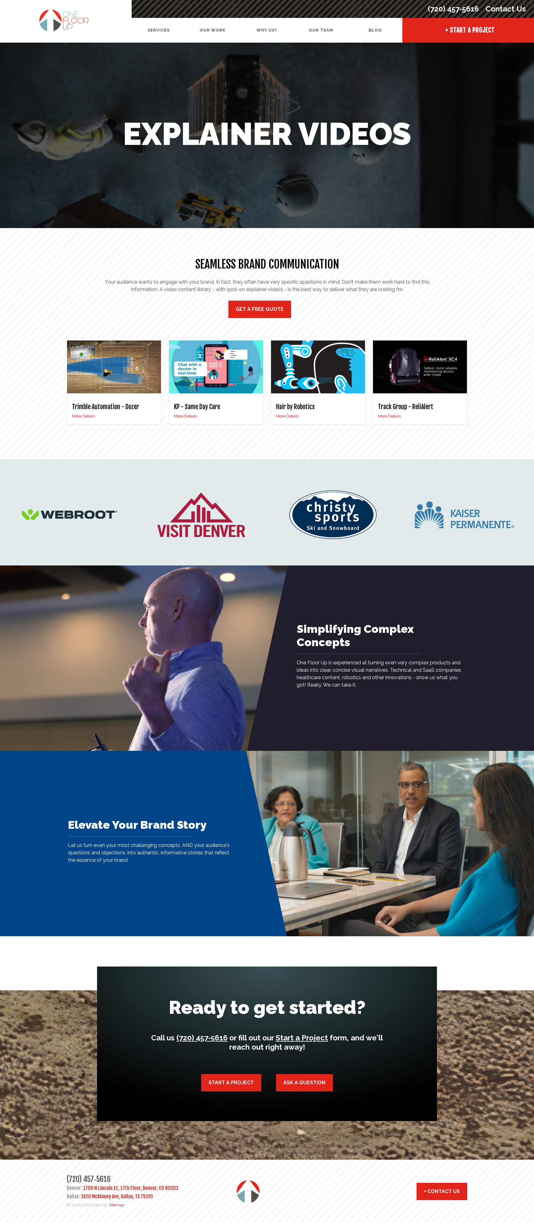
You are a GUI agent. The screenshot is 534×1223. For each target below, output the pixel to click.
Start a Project (302, 1037)
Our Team (321, 30)
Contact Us (505, 8)
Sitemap (116, 1205)
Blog (375, 30)
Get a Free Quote (260, 309)
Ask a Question (304, 1082)
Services (159, 30)
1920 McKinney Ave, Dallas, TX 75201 (117, 1196)
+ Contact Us (442, 1191)
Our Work (213, 30)
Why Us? (266, 30)
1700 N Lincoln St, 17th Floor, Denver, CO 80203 (130, 1188)
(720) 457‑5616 (453, 8)
